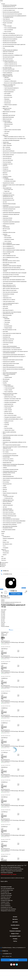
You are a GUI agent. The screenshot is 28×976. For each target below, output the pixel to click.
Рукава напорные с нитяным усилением (11, 347)
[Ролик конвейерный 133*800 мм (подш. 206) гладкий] (10, 774)
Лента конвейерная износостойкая (10, 257)
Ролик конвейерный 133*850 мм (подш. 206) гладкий (12, 790)
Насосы (4, 186)
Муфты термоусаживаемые (9, 374)
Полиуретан (5, 169)
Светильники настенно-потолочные (11, 274)
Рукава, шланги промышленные (10, 346)
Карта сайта (4, 881)
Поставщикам (6, 550)
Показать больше (5, 626)
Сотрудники (5, 547)
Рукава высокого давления (9, 361)
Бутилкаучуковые (8, 325)
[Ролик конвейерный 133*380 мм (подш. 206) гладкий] (10, 641)
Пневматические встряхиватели (10, 493)
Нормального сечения (9, 239)
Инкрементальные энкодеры (9, 203)
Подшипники (6, 205)
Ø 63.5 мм (3, 622)
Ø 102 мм (3, 611)
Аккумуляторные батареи (8, 69)
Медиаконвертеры (7, 462)
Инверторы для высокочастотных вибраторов (14, 138)
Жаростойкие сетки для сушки (9, 290)
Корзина (3, 566)
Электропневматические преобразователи (12, 478)
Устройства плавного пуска (9, 10)
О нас (2, 535)
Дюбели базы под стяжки (10, 396)
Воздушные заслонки (7, 527)
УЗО (5, 127)
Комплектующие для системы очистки (12, 65)
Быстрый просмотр (5, 641)
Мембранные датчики (8, 196)
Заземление (5, 381)
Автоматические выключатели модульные (12, 13)
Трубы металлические (8, 505)
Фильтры (5, 489)
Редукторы (6, 191)
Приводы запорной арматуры (9, 515)
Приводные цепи (6, 437)
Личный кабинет (4, 562)
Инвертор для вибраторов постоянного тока (14, 136)
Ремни (4, 225)
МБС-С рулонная (6, 147)
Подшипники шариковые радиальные (11, 221)
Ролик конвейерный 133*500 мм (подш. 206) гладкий (12, 701)
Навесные (6, 77)
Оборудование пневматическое (10, 471)
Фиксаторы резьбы (7, 315)
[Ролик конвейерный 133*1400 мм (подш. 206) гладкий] (10, 833)
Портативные (7, 79)
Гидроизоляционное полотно (9, 286)
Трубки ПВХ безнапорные (8, 365)
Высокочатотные (8, 97)
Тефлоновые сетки (7, 297)
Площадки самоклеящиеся (10, 402)
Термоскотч (5, 295)
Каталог (3, 3)
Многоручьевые (7, 237)
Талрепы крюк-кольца (9, 430)
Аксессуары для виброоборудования (11, 140)
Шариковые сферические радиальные (11, 212)
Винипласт (5, 172)
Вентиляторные (6, 228)
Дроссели (5, 494)
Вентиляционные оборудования (10, 526)
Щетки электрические (8, 58)
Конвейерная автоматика (8, 194)
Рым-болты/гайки (8, 428)
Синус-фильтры (6, 19)
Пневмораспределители (8, 476)
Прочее (4, 370)
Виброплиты (7, 109)
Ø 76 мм (3, 623)
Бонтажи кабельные (8, 413)
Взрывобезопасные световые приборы (11, 267)
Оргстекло (5, 174)
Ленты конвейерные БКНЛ (9, 248)
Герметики (5, 317)
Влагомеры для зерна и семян (9, 262)
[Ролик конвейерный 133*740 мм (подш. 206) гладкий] (10, 744)
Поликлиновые (6, 226)
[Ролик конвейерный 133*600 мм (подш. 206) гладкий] (10, 715)
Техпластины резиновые (6, 895)
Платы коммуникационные (10, 27)
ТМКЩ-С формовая (7, 145)
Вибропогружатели (7, 119)
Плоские (5, 230)
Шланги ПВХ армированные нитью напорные (13, 367)
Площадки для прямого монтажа (11, 400)
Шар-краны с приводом (8, 510)
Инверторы (5, 135)
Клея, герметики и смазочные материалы (12, 312)
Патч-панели (5, 451)
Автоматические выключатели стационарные (13, 8)
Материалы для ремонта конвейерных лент (12, 55)
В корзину (4, 652)
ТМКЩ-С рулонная (7, 143)
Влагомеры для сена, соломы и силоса (11, 260)
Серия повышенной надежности (11, 87)
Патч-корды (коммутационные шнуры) (11, 444)
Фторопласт (5, 167)
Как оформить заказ (7, 543)
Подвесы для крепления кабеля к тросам (13, 418)
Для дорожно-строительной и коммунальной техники (15, 152)
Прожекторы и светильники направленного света (14, 279)
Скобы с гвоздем (8, 409)
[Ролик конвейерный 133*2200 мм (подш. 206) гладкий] (10, 848)
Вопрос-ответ (6, 542)
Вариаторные (7, 235)
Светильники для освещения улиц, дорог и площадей (14, 272)
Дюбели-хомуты (8, 411)
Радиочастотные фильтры (9, 33)
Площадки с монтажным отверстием (12, 398)
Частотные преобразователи (7, 888)
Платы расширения (8, 29)
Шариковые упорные (7, 218)
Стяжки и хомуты (7, 384)
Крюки (5, 426)
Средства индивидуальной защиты (11, 303)
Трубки (4, 485)
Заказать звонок (14, 959)
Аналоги (4, 554)
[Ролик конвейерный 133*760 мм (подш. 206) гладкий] (10, 759)
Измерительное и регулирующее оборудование (13, 464)
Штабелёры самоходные (10, 181)
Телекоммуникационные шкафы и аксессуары (13, 435)
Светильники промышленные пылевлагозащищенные (14, 281)
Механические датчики (8, 198)
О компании (15, 928)
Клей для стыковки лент (8, 53)
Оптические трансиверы (8, 460)
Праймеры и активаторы (8, 338)
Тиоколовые (7, 322)
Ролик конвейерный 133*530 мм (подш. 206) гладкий (12, 686)
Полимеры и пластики (7, 163)
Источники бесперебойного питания (11, 70)
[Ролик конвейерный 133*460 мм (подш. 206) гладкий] (10, 670)
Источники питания (7, 67)
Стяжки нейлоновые (8, 386)
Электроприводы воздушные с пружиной (12, 522)
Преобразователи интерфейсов (10, 38)
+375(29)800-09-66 (7, 574)
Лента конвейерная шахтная (9, 255)
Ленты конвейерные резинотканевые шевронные (14, 249)
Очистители (5, 344)
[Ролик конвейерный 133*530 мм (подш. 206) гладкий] (10, 685)
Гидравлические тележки (8, 182)
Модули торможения (7, 22)
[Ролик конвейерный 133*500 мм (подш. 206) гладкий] (10, 700)
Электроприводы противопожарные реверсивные (14, 520)
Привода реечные (7, 474)
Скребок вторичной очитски (10, 63)
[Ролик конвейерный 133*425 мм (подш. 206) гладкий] (10, 655)
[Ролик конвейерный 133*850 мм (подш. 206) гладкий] (10, 789)
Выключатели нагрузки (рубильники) (11, 12)
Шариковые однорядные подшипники (11, 206)
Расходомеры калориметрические (10, 469)
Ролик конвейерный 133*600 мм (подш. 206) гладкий (12, 716)
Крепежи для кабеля (8, 406)
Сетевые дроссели (8, 498)
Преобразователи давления (9, 40)
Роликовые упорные (7, 219)
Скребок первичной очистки (10, 62)
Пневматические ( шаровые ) (10, 104)
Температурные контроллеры (9, 465)
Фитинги (5, 491)
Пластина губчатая (7, 158)
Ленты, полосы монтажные (10, 415)
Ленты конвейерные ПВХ (8, 251)
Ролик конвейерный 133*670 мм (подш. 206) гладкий (12, 731)
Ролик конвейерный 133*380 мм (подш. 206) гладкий (12, 642)
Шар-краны (6, 131)
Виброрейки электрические (9, 115)
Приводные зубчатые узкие (9, 232)
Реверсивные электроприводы (10, 524)
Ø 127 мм (3, 615)
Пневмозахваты (6, 480)
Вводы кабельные (7, 503)
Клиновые (5, 234)
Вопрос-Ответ (15, 933)
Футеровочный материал (8, 56)
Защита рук (5, 306)
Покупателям (6, 552)
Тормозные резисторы (8, 20)
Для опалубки (7, 93)
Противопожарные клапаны (9, 529)
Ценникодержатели (8, 404)
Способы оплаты (15, 925)
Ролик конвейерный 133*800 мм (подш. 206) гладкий (12, 775)
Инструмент (5, 308)
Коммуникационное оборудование (10, 455)
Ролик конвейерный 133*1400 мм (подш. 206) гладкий (13, 835)
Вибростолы (5, 106)
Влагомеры (5, 259)
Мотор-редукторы (8, 189)
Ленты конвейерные (7, 243)
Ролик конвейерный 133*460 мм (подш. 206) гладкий (12, 672)
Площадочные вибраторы (7, 900)
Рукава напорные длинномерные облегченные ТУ (14, 354)
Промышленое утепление (8, 293)
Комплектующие (6, 120)
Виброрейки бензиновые (8, 117)
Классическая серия (8, 86)
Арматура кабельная (7, 501)
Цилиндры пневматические (9, 472)
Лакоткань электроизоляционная (10, 292)
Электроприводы (8, 122)
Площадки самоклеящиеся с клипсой (12, 417)
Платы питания (7, 31)
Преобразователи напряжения (10, 42)
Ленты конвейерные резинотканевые (11, 244)
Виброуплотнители (7, 108)
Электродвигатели (7, 187)
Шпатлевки (5, 331)
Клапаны (5, 487)
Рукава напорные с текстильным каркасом (12, 349)
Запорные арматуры (7, 508)
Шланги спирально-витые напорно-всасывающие (14, 368)
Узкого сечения (7, 241)
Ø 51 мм (3, 619)
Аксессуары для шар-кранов (9, 513)
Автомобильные (8, 95)
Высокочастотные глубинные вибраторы (13, 82)
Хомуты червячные (8, 391)
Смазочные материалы (8, 342)
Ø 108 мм (3, 612)
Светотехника (6, 264)
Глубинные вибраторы (8, 75)
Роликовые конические (8, 210)
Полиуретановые (8, 327)
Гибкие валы (7, 125)
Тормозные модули (7, 193)
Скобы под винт (7, 407)
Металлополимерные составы (9, 329)
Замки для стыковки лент (8, 51)
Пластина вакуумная (7, 156)
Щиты (4, 433)
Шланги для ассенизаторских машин (11, 363)
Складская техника (7, 176)
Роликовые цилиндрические (9, 208)
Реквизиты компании (15, 931)
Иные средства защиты (8, 310)
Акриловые (6, 318)
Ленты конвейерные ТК (8, 246)
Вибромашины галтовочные (9, 111)
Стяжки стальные (8, 389)
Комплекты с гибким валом (10, 81)
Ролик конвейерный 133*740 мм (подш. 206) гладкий (12, 746)
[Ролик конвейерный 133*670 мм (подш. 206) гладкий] (10, 730)
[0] (25, 592)
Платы (4, 24)
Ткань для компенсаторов (9, 301)
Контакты (3, 560)
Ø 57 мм (3, 620)
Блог (2, 556)
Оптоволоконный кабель (8, 46)
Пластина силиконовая (8, 160)
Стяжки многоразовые (9, 387)
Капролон (5, 165)
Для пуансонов (7, 100)
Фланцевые (6, 99)
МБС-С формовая (7, 149)
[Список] (4, 638)
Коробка (5, 382)
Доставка (3, 558)
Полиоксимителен (7, 170)
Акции (2, 533)
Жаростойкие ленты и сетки (9, 285)
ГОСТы (15, 941)
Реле (4, 48)
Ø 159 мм (3, 616)
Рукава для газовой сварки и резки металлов (13, 359)
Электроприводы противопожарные (11, 518)
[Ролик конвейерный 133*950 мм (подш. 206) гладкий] (10, 804)
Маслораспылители (7, 483)
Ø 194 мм (3, 618)
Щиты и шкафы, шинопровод (9, 431)
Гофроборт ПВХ (6, 253)
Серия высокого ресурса (9, 89)
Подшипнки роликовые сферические (11, 214)
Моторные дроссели (8, 496)
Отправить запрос (15, 593)
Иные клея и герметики (8, 340)
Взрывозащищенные (9, 91)
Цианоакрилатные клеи (8, 313)
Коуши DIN (6, 424)
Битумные (6, 324)
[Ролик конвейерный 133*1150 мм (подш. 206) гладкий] (10, 818)
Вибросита (5, 113)
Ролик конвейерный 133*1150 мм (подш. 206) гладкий (13, 820)
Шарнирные (5, 216)
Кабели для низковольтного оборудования (12, 37)
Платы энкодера (8, 25)
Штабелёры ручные (8, 179)
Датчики (5, 201)
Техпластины (6, 142)
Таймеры (5, 467)
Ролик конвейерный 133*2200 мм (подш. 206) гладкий (13, 850)
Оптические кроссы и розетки (9, 453)
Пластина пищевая (7, 162)
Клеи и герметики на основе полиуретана (12, 333)
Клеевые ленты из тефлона (9, 299)
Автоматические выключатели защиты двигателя (14, 44)
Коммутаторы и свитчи (8, 458)
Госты (4, 545)
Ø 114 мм (3, 613)
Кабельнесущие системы (8, 499)
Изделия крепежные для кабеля (10, 393)
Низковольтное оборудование (9, 5)
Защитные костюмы (7, 304)
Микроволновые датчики (8, 199)
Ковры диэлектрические (8, 154)
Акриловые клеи (6, 337)
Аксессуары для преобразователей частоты (13, 35)
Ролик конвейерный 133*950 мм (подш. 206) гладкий (12, 805)
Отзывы (5, 540)
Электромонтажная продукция (10, 372)
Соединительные (8, 377)
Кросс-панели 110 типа (8, 449)
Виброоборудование (7, 74)
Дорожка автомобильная (8, 150)
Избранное (3, 565)
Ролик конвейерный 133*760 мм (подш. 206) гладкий (12, 761)
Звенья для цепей (7, 438)
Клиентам (3, 549)
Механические (7, 102)
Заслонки (6, 133)
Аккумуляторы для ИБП (6, 893)
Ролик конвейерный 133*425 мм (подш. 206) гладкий (12, 657)
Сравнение (3, 563)
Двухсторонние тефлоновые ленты (11, 288)
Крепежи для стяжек (8, 394)
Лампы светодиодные (8, 283)
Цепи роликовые (6, 440)
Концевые (6, 375)
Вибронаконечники (8, 124)
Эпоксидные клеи (7, 335)
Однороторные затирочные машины (12, 129)
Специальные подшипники (9, 223)
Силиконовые (7, 320)
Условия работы (6, 536)
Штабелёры (5, 177)
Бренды (3, 531)
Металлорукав (6, 379)
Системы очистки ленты (8, 60)
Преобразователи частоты (9, 6)
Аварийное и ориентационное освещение (12, 265)
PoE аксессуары (6, 456)
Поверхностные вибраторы (9, 84)
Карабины (6, 422)
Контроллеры (6, 481)
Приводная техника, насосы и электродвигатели (13, 184)
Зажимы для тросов (8, 420)
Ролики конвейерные (7, 72)
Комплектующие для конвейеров (10, 49)
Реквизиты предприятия (8, 538)
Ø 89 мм (3, 625)
